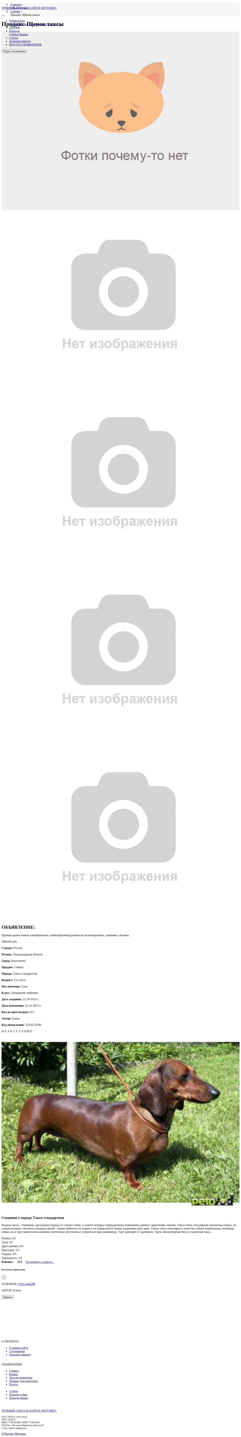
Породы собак (18, 1394)
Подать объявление (14, 51)
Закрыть (7, 1297)
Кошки (23, 24)
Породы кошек (18, 1398)
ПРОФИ (14, 27)
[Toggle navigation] (3, 15)
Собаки (14, 24)
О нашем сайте (18, 1347)
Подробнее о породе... (40, 1262)
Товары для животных (23, 1381)
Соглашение (17, 1351)
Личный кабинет (20, 41)
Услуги (57, 24)
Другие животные (40, 24)
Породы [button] (14, 31)
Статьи (13, 37)
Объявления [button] (17, 20)
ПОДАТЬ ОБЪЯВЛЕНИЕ (25, 44)
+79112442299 (26, 1284)
